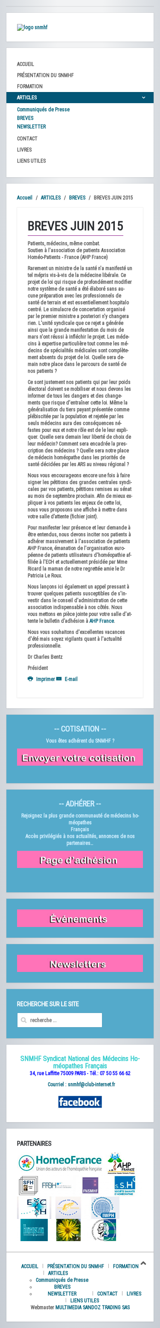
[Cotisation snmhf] (80, 757)
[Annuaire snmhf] (32, 27)
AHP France (102, 621)
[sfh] (28, 1185)
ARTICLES (27, 98)
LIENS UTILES (31, 161)
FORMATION (30, 86)
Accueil (24, 198)
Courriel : (57, 1084)
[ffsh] (56, 1185)
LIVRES (24, 150)
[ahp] (121, 1163)
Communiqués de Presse (43, 110)
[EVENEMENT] (80, 918)
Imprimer (45, 679)
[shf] (60, 1163)
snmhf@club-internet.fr (91, 1084)
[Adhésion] (80, 859)
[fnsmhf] (90, 1185)
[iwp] (125, 1185)
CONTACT (27, 139)
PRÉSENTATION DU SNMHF (45, 75)
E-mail (71, 679)
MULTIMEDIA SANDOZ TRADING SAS (92, 1307)
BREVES (25, 118)
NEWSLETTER (31, 127)
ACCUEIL (25, 64)
